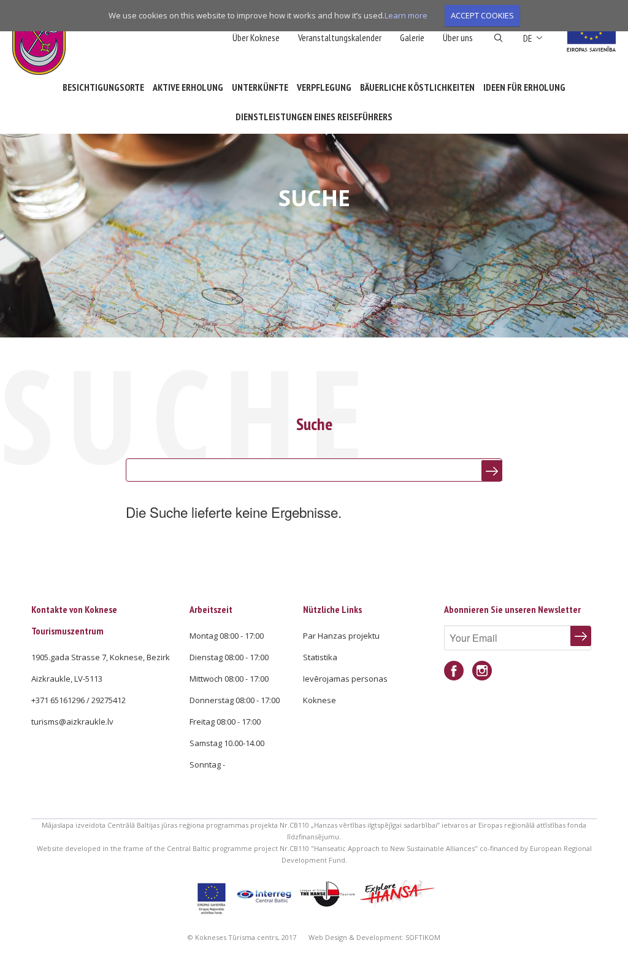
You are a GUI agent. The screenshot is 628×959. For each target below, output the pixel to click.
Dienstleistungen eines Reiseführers (314, 116)
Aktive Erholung (188, 87)
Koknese (319, 700)
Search (498, 38)
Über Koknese (256, 37)
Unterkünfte (260, 87)
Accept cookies (482, 15)
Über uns (458, 37)
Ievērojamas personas (345, 678)
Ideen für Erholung (524, 87)
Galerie (412, 37)
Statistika (320, 657)
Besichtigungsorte (103, 87)
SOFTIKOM (422, 937)
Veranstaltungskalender (339, 37)
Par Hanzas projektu (341, 635)
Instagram (482, 671)
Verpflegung (324, 87)
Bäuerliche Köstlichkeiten (417, 87)
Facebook (454, 671)
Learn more (406, 15)
